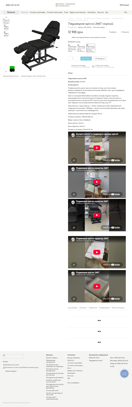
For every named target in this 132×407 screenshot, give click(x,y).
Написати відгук (99, 27)
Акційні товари (51, 358)
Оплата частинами (55, 12)
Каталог (24, 12)
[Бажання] (106, 5)
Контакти (91, 12)
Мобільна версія (10, 371)
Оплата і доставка (37, 12)
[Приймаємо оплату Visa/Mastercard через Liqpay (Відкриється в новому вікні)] (20, 367)
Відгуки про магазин (78, 12)
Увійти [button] (74, 37)
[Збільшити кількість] (76, 58)
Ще (106, 12)
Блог (66, 12)
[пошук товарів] (111, 12)
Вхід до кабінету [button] (74, 358)
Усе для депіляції (52, 390)
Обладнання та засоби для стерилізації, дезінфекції (55, 386)
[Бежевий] (72, 48)
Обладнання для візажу (54, 377)
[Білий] (81, 48)
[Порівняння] (101, 5)
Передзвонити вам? (96, 360)
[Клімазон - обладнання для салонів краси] (13, 356)
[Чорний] (90, 48)
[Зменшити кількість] (69, 58)
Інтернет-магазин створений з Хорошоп (16, 402)
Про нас (100, 12)
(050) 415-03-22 (12, 5)
